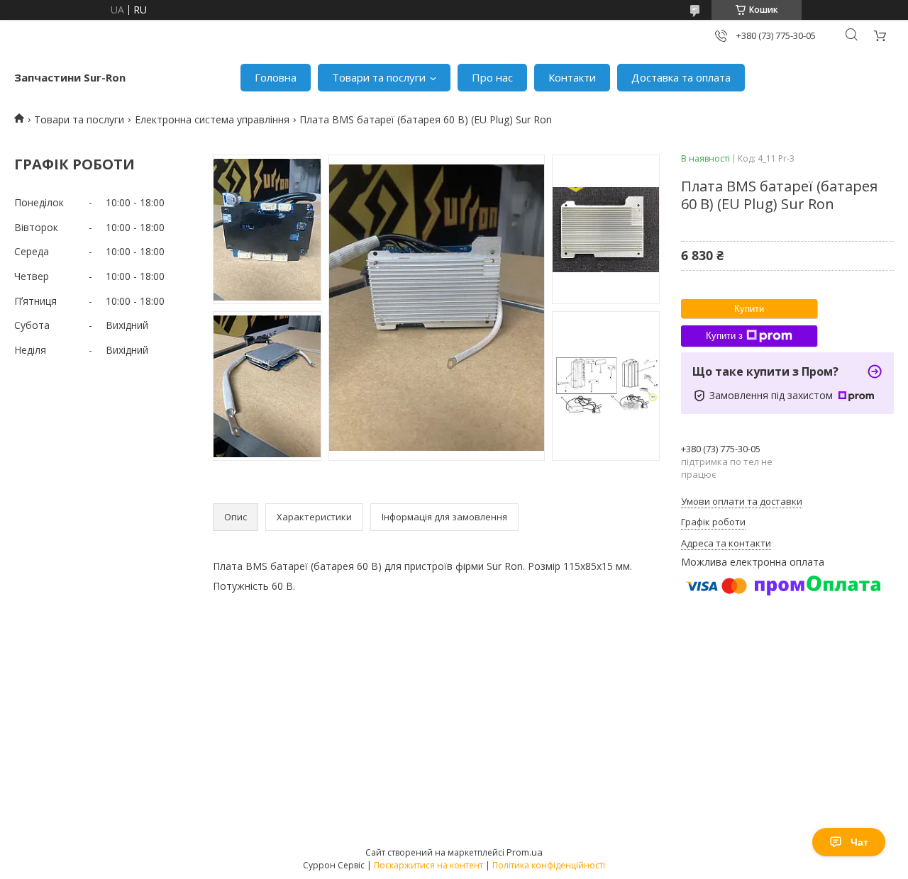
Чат (859, 842)
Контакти (572, 77)
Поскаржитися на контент (428, 865)
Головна (276, 77)
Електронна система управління (212, 119)
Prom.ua (524, 852)
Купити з (724, 335)
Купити (749, 308)
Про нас (492, 77)
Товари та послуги (379, 77)
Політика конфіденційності (548, 865)
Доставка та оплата (681, 77)
